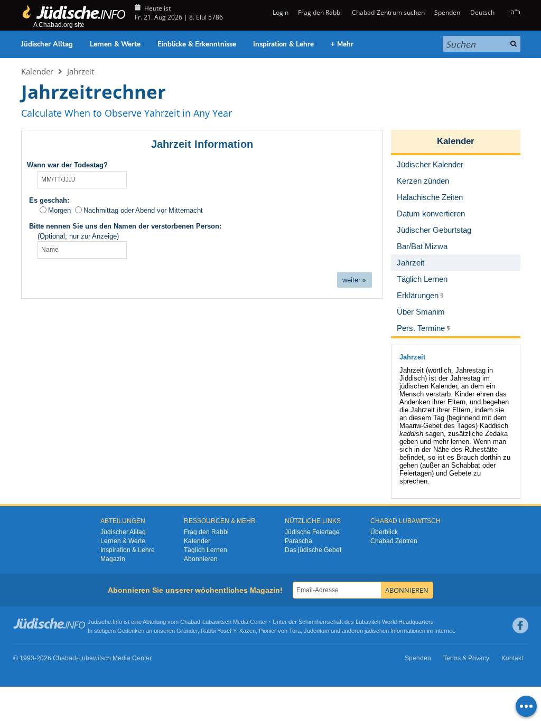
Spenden (447, 12)
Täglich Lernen (205, 550)
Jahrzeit (80, 71)
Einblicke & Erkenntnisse (196, 44)
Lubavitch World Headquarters (395, 622)
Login (279, 12)
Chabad (190, 622)
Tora (295, 631)
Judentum (316, 631)
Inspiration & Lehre (283, 44)
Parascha (298, 541)
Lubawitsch (216, 622)
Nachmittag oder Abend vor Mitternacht (143, 210)
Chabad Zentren (393, 541)
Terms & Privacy (466, 658)
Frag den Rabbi (320, 12)
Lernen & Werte (115, 44)
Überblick (384, 532)
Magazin (112, 559)
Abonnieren (201, 559)
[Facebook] (520, 625)
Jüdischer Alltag (47, 44)
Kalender (37, 71)
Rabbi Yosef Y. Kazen (228, 631)
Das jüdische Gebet (313, 550)
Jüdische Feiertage (312, 532)
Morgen (59, 210)
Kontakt (512, 658)
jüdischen (377, 631)
